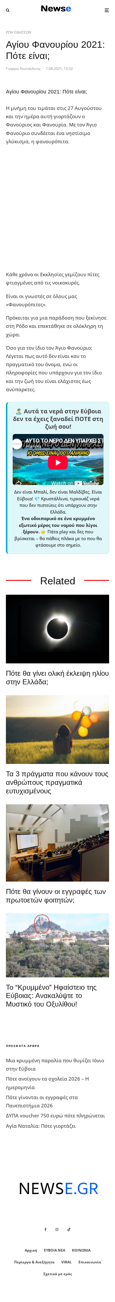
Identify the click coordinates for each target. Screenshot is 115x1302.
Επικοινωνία (89, 1262)
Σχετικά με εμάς (57, 1273)
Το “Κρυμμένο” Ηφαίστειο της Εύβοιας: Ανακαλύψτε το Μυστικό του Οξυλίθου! (51, 995)
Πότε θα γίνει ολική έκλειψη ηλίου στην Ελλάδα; (57, 677)
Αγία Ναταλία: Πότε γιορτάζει (41, 1125)
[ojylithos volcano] (57, 945)
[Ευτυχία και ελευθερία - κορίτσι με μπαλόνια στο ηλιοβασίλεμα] (57, 729)
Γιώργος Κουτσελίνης (23, 68)
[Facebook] (45, 1229)
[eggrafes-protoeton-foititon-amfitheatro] (57, 843)
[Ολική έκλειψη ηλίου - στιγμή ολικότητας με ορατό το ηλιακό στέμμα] (57, 629)
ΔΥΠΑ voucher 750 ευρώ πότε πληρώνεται (55, 1115)
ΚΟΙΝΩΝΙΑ (81, 1250)
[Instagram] (57, 1229)
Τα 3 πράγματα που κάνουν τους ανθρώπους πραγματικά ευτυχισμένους (57, 782)
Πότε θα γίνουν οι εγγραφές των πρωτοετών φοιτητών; (56, 895)
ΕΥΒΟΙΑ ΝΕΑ (54, 1250)
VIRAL (66, 1262)
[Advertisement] (57, 208)
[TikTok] (69, 1229)
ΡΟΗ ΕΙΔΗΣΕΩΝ (18, 32)
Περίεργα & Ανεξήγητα (34, 1262)
